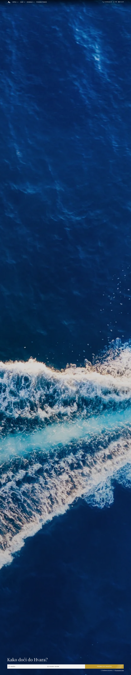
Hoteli (14, 2)
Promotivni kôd (119, 670)
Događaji (30, 2)
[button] (9, 2)
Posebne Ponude (41, 2)
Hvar (21, 2)
